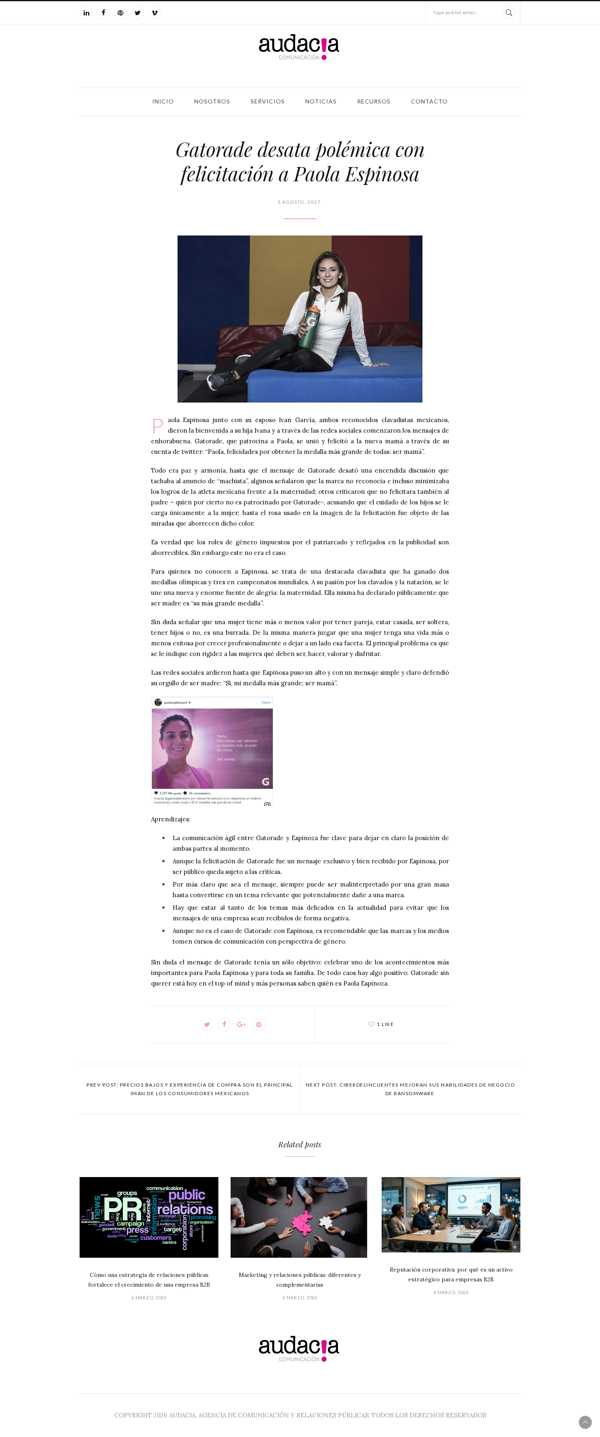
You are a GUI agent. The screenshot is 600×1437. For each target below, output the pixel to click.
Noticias (321, 101)
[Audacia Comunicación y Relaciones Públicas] (300, 54)
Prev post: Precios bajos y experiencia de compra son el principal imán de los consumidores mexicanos (190, 1089)
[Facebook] (103, 12)
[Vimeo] (154, 12)
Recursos (374, 101)
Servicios (268, 101)
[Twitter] (137, 12)
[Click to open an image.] (300, 319)
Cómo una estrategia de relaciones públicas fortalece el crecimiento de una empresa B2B (149, 1279)
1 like (385, 1024)
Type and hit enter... (456, 12)
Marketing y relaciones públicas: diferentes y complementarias (300, 1279)
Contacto (429, 101)
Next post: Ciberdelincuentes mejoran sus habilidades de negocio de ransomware (411, 1089)
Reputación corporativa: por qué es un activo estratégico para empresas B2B (451, 1274)
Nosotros (212, 101)
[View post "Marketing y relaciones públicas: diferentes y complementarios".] (300, 1217)
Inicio (163, 101)
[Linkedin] (86, 12)
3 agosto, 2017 (299, 202)
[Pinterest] (120, 12)
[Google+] (241, 1024)
